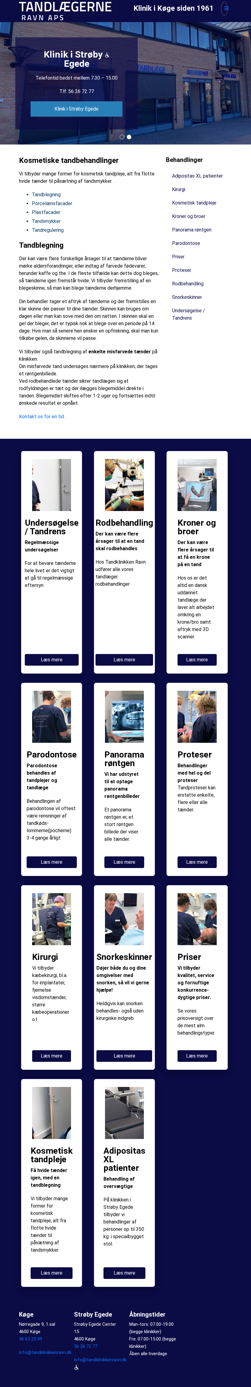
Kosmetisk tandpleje (194, 203)
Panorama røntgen (192, 230)
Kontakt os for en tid (41, 416)
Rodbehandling (188, 284)
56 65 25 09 (30, 1339)
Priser (178, 257)
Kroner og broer (188, 216)
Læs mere (51, 660)
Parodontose (186, 243)
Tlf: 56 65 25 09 (76, 87)
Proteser (181, 270)
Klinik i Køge (76, 104)
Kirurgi (178, 189)
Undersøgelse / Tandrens (188, 314)
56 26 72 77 (85, 1346)
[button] (122, 137)
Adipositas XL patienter (197, 176)
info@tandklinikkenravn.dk (45, 1352)
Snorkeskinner (187, 297)
